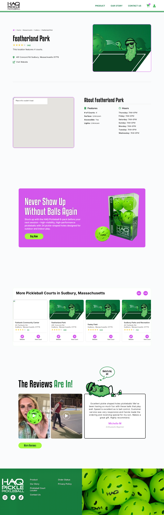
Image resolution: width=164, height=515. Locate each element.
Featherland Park (58, 322)
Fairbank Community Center (27, 322)
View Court (38, 339)
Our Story (116, 6)
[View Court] (38, 336)
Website (22, 339)
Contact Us (134, 6)
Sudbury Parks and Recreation (137, 322)
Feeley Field (93, 324)
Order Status (64, 480)
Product (100, 6)
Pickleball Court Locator (37, 489)
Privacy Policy (65, 484)
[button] (145, 293)
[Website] (22, 336)
